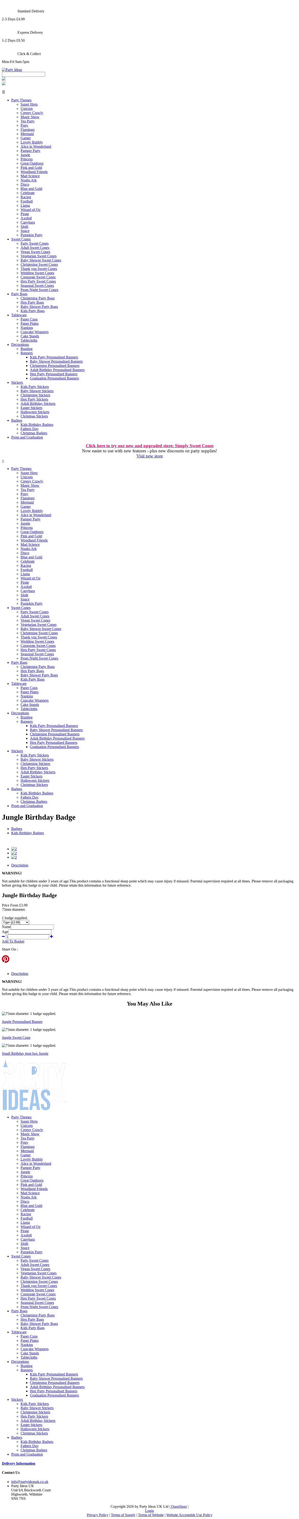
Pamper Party (30, 151)
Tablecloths (29, 340)
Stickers (17, 382)
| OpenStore (178, 1506)
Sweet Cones (21, 239)
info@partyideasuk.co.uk (29, 1482)
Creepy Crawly (32, 113)
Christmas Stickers (34, 416)
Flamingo (28, 130)
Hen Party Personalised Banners (53, 374)
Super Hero (29, 104)
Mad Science (30, 176)
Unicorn (27, 109)
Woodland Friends (34, 172)
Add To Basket (13, 941)
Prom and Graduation (27, 437)
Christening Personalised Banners (54, 366)
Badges (16, 420)
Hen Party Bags (32, 302)
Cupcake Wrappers (35, 332)
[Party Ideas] (12, 70)
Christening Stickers (35, 395)
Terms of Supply (123, 1515)
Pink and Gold (31, 168)
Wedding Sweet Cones (37, 273)
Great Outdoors (32, 163)
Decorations (20, 345)
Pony (24, 125)
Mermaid (27, 134)
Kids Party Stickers (35, 387)
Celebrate (28, 193)
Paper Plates (30, 323)
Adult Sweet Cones (35, 248)
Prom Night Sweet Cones (39, 290)
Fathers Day (30, 429)
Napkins (27, 328)
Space (25, 231)
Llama (25, 205)
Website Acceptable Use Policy (189, 1515)
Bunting (26, 349)
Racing (26, 197)
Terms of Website (151, 1515)
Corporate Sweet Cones (38, 277)
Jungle (25, 155)
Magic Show (30, 117)
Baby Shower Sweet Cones (41, 260)
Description (19, 865)
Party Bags (19, 294)
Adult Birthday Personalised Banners (57, 370)
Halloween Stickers (35, 412)
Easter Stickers (31, 408)
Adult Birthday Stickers (38, 404)
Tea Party (28, 121)
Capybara (28, 222)
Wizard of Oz (30, 210)
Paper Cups (29, 319)
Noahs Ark (29, 180)
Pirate (25, 214)
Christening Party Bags (38, 298)
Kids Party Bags (33, 311)
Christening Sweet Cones (39, 264)
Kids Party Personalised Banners (54, 357)
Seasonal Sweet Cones (37, 286)
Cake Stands (30, 336)
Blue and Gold (31, 189)
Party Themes (21, 100)
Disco (25, 184)
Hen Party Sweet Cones (38, 281)
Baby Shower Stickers (37, 391)
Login (149, 1511)
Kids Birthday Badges (37, 425)
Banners (27, 353)
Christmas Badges (34, 433)
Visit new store (149, 455)
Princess (27, 159)
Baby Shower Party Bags (39, 307)
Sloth (24, 227)
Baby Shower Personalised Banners (56, 361)
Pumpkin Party (32, 235)
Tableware (19, 315)
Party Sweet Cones (35, 243)
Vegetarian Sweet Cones (39, 256)
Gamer (26, 138)
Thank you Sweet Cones (39, 269)
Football (27, 201)
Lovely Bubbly (32, 142)
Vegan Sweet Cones (35, 252)
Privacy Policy (97, 1515)
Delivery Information (18, 1463)
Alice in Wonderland (36, 146)
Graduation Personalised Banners (54, 378)
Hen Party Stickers (34, 399)
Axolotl (26, 218)
